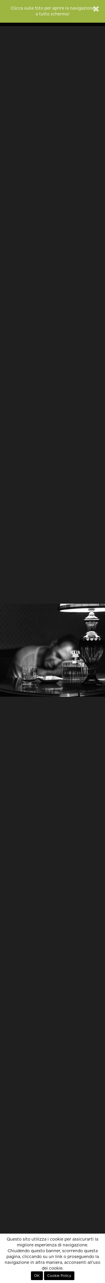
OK (37, 1275)
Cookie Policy (59, 1275)
